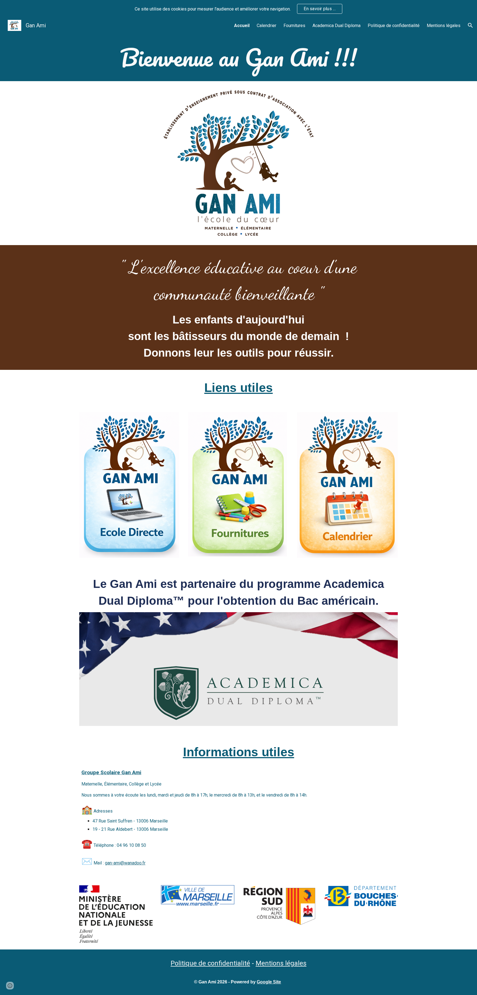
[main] (238, 57)
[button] (470, 25)
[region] (238, 9)
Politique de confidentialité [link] (394, 25)
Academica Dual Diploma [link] (336, 25)
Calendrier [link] (266, 25)
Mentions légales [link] (443, 25)
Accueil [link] (242, 25)
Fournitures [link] (294, 25)
